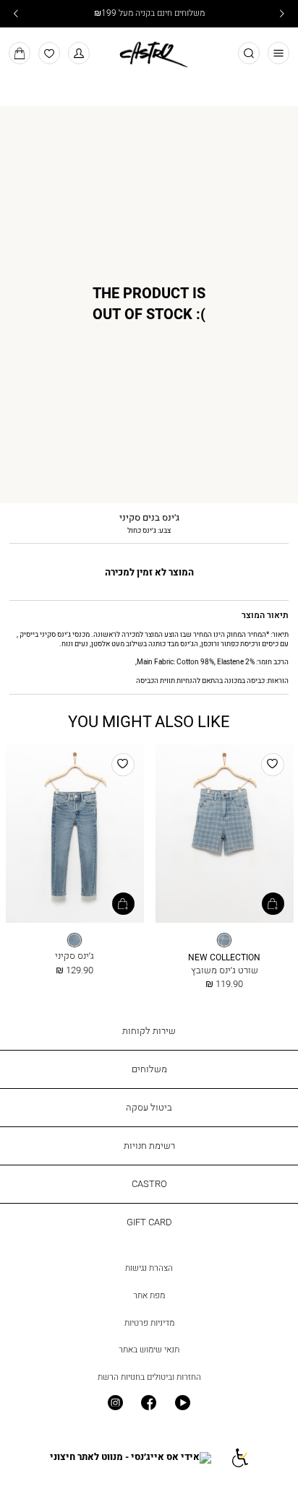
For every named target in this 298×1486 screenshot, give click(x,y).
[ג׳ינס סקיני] (75, 834)
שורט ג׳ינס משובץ (224, 969)
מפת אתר (149, 1295)
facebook (149, 1403)
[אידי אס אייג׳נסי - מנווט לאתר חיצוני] (131, 1457)
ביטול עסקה (149, 1106)
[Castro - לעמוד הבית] (148, 51)
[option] (224, 940)
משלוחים (149, 1068)
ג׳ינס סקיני (74, 955)
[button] (79, 53)
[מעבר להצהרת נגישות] (239, 1457)
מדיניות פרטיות (149, 1323)
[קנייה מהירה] (273, 903)
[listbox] (225, 940)
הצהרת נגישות (149, 1268)
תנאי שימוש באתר (149, 1349)
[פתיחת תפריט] (279, 53)
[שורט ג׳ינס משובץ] (225, 834)
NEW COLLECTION (224, 958)
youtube (183, 1403)
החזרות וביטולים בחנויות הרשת (149, 1377)
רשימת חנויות (149, 1145)
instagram (115, 1403)
